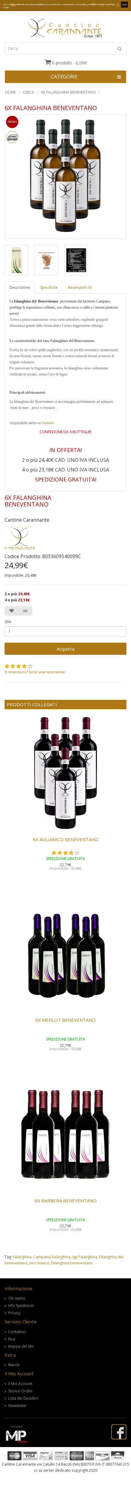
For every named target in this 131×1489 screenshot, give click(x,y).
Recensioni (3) (80, 287)
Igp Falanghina (84, 1256)
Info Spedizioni (21, 1305)
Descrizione (19, 287)
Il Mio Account (20, 1383)
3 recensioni (15, 672)
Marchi (14, 1364)
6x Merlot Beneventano (65, 1020)
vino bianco (39, 1263)
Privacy (14, 1312)
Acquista (65, 649)
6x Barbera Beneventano (66, 1200)
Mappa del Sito (21, 1346)
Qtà (8, 621)
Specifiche (49, 287)
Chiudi (124, 4)
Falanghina (22, 1256)
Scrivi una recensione (47, 672)
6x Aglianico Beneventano (65, 839)
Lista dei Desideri (23, 1398)
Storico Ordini (20, 1391)
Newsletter (17, 1405)
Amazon (47, 423)
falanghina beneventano (72, 1263)
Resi (11, 1339)
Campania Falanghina (51, 1256)
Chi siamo (16, 1298)
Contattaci (17, 1331)
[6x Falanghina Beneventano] (16, 260)
